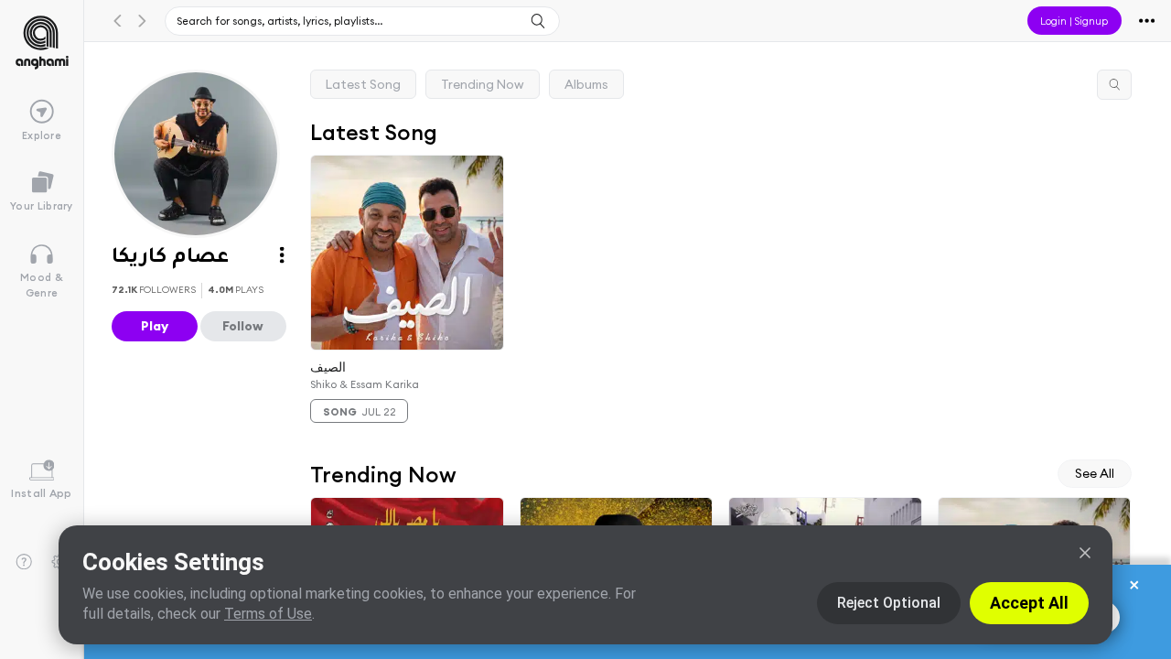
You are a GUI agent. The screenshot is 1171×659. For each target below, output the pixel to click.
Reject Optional (888, 602)
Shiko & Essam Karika (364, 384)
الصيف (328, 366)
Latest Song (363, 84)
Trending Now (482, 84)
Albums (586, 84)
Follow (242, 326)
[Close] (1085, 553)
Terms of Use (268, 613)
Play (154, 326)
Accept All (1029, 602)
